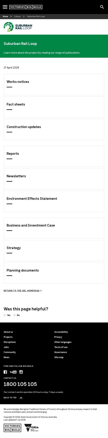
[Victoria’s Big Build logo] (12, 428)
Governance (60, 352)
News (6, 357)
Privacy (58, 337)
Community (10, 352)
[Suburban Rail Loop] (18, 27)
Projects (8, 337)
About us (8, 332)
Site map (59, 357)
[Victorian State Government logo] (31, 428)
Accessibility (61, 332)
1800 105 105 (20, 384)
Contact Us (10, 378)
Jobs (6, 347)
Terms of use (61, 347)
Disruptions (10, 342)
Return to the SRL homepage (22, 291)
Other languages (62, 342)
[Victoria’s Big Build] (25, 7)
